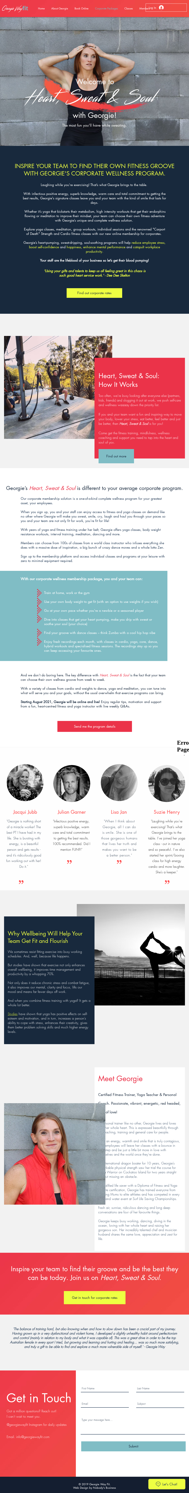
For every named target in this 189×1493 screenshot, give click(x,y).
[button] (81, 8)
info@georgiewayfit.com (32, 1437)
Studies (13, 1014)
